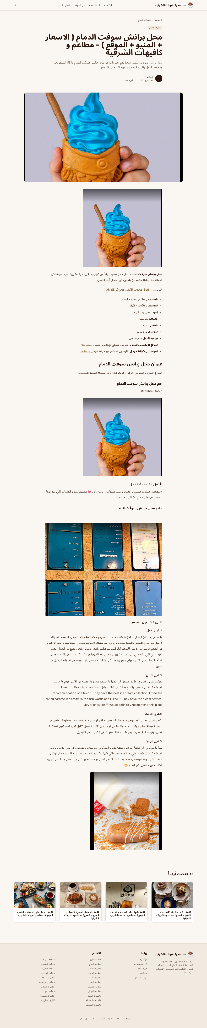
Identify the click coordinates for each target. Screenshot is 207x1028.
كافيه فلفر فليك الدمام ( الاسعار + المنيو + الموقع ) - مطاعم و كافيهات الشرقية (81, 915)
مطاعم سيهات (48, 959)
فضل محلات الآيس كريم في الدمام (127, 289)
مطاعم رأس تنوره (47, 982)
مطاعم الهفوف (48, 964)
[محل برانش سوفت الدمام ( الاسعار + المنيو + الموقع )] (103, 228)
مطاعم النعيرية (48, 968)
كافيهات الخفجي (47, 986)
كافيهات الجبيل (94, 995)
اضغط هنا (86, 344)
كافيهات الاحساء (93, 1000)
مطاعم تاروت (49, 991)
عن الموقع (80, 5)
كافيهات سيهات (47, 977)
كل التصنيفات (140, 964)
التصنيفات (94, 5)
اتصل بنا (66, 5)
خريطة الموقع (141, 977)
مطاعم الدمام (95, 964)
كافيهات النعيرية (47, 995)
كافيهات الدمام (145, 19)
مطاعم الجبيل (95, 982)
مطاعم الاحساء (94, 973)
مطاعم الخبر (95, 959)
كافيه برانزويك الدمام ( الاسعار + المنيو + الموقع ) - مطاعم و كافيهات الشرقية (173, 915)
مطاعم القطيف (94, 986)
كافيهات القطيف (93, 1004)
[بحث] (16, 5)
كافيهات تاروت (48, 1000)
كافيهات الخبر (94, 968)
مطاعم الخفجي (48, 973)
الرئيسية (108, 5)
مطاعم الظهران (94, 991)
